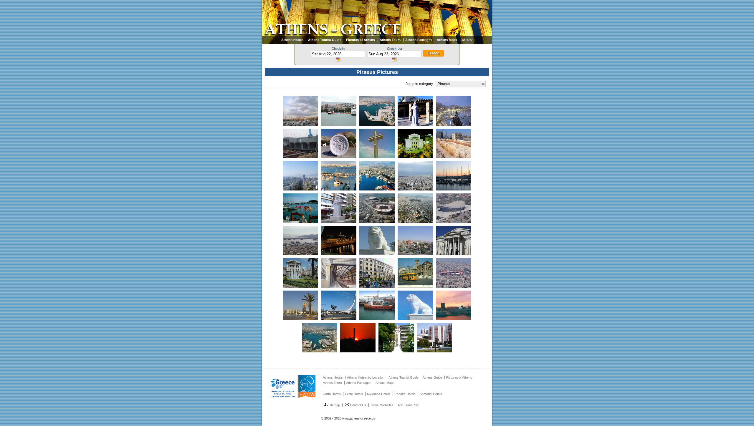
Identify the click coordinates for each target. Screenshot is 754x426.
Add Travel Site (408, 405)
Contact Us (358, 405)
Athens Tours (390, 40)
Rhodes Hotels (405, 394)
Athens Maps (447, 40)
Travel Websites (381, 405)
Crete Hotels (354, 394)
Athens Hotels (292, 40)
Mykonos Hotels (378, 394)
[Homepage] (377, 35)
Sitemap (334, 405)
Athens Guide (432, 377)
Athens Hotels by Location (365, 377)
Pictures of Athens (360, 40)
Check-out (394, 48)
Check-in (338, 48)
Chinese (467, 40)
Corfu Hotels (332, 394)
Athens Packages (418, 40)
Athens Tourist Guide (324, 40)
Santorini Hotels (431, 394)
